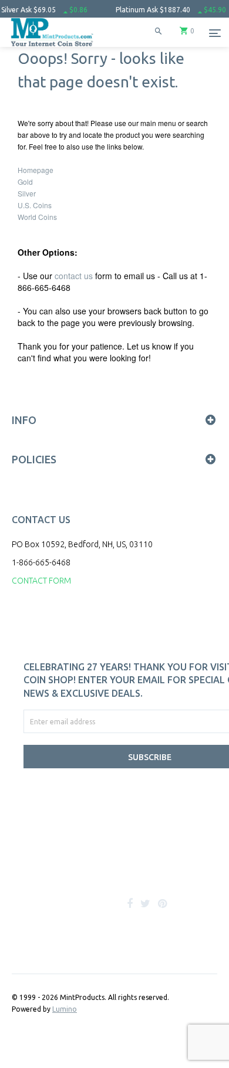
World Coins (37, 217)
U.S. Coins (35, 205)
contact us (74, 276)
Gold (25, 182)
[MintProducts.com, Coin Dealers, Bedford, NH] (82, 865)
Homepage (35, 170)
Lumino (64, 1009)
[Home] (52, 46)
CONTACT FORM (41, 580)
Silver (27, 193)
